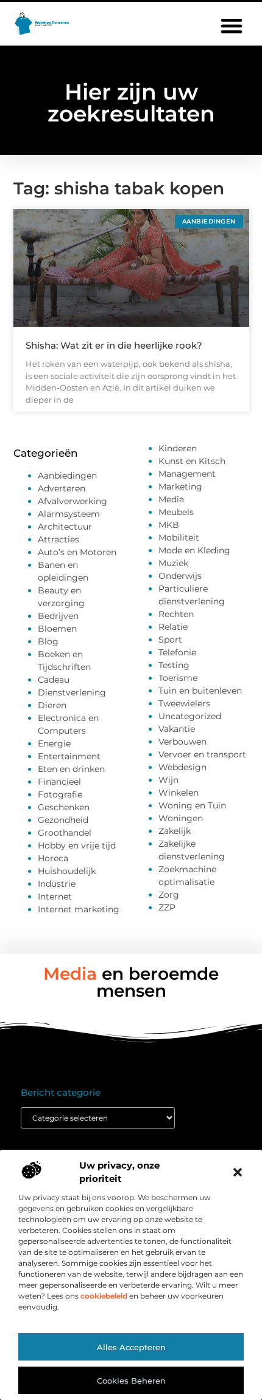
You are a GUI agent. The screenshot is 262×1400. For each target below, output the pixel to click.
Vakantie (176, 728)
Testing (173, 665)
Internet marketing (78, 909)
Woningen (180, 818)
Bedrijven (58, 615)
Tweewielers (184, 703)
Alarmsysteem (69, 513)
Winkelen (178, 792)
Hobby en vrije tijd (77, 845)
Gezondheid (63, 819)
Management (187, 473)
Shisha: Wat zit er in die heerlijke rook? (114, 345)
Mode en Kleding (194, 550)
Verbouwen (182, 741)
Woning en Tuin (192, 805)
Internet (55, 896)
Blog (48, 641)
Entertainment (69, 756)
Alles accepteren (131, 1347)
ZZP (166, 907)
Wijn (168, 779)
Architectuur (65, 526)
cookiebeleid (103, 1295)
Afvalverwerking (72, 501)
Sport (170, 639)
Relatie (173, 626)
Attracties (58, 539)
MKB (168, 524)
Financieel (59, 781)
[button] (238, 1172)
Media (171, 499)
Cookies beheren (131, 1380)
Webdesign (182, 767)
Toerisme (177, 677)
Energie (54, 743)
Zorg (168, 894)
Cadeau (53, 679)
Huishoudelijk (67, 871)
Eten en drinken (71, 768)
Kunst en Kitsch (191, 461)
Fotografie (60, 794)
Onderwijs (180, 575)
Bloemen (57, 628)
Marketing (180, 486)
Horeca (53, 858)
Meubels (176, 512)
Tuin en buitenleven (200, 690)
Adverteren (61, 488)
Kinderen (177, 448)
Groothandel (64, 832)
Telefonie (177, 652)
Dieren (52, 705)
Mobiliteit (178, 537)
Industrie (57, 883)
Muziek (173, 563)
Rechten (176, 614)
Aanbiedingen (67, 475)
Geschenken (64, 807)
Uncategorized (189, 716)
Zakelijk (174, 830)
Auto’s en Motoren (77, 552)
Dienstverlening (72, 692)
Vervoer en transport (202, 754)
